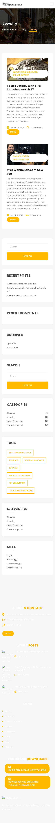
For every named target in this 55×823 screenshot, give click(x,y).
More (13, 131)
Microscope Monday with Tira (21, 283)
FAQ (7, 741)
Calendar (10, 731)
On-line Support (21, 75)
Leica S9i (13, 468)
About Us (9, 716)
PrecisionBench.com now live (21, 295)
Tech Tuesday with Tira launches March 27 (24, 87)
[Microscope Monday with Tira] (7, 656)
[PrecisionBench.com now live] (7, 689)
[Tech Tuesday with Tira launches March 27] (27, 69)
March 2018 (12, 347)
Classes (17, 156)
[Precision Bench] (11, 798)
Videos (8, 726)
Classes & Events (13, 721)
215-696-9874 (14, 625)
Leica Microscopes (34, 460)
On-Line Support (17, 483)
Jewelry (16, 72)
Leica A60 (13, 460)
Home (8, 711)
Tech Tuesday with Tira (20, 490)
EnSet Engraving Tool (20, 452)
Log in (10, 555)
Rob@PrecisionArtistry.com (20, 619)
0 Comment (36, 127)
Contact (9, 747)
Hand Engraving (29, 72)
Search (27, 256)
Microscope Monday (19, 475)
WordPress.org (14, 567)
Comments (14, 563)
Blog (7, 736)
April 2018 (11, 343)
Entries (12, 559)
